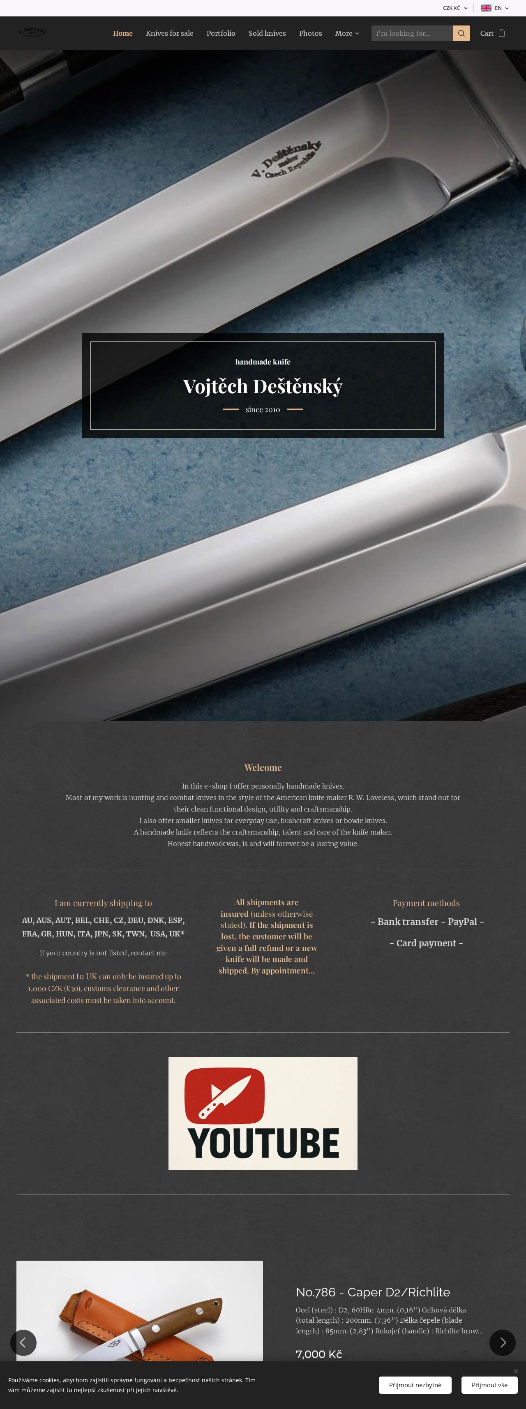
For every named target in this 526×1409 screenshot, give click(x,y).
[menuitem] (125, 33)
